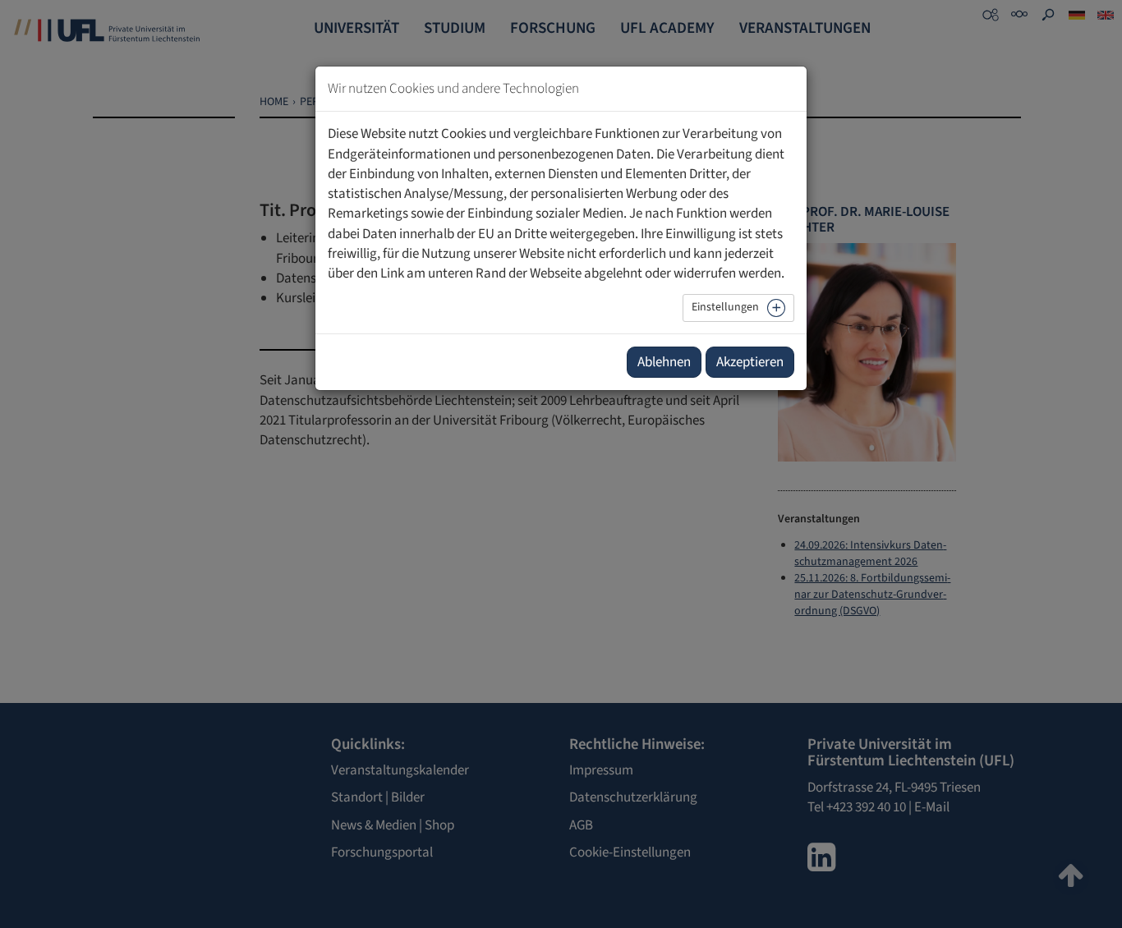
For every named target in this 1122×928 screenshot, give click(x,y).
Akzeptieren (750, 362)
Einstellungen (725, 307)
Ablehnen (664, 362)
